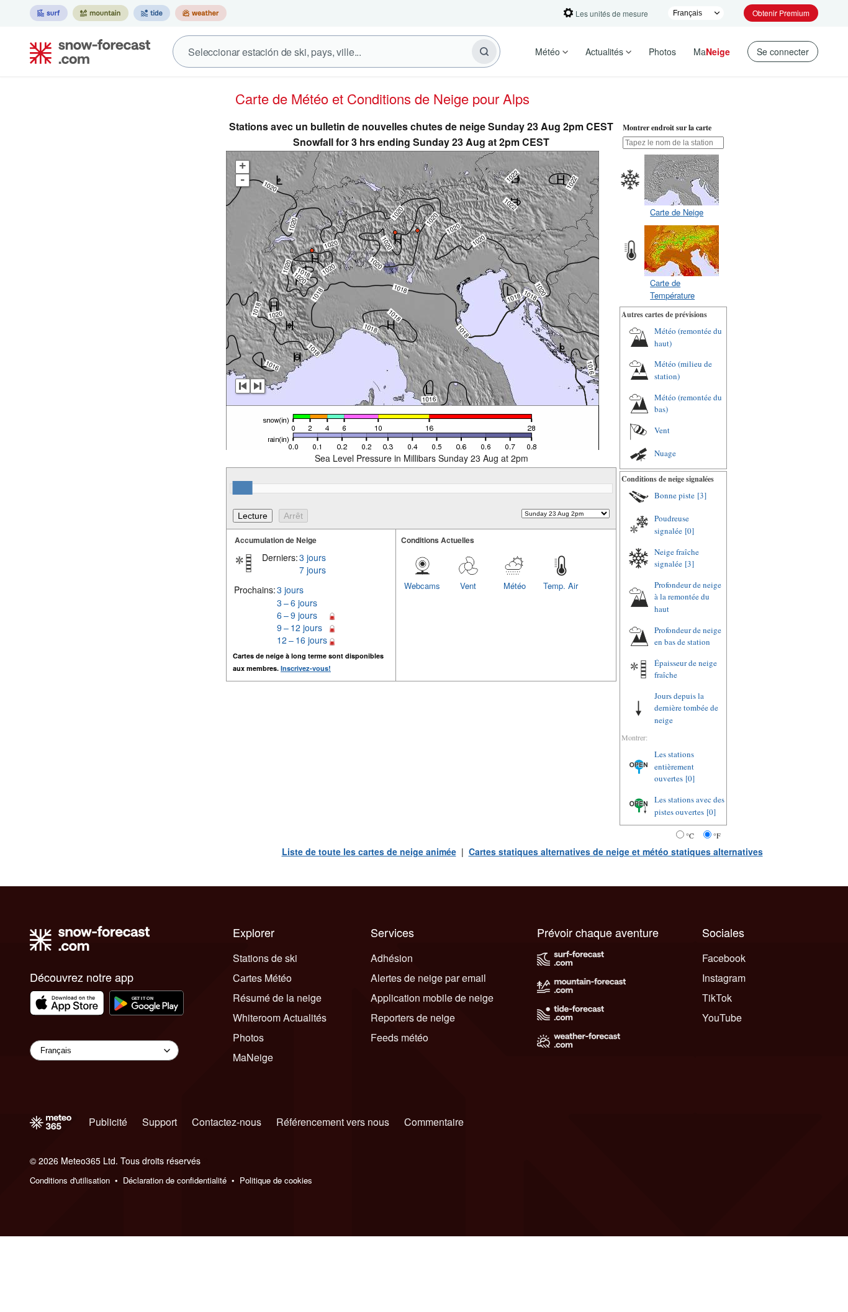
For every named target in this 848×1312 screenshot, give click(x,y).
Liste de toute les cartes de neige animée (369, 851)
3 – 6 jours (297, 602)
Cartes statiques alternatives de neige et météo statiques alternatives (616, 851)
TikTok (717, 998)
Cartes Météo (262, 978)
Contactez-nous (226, 1122)
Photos (662, 51)
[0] (689, 530)
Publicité (108, 1122)
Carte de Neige (676, 212)
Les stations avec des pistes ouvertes (689, 805)
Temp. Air (560, 585)
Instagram (724, 978)
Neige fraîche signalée (676, 558)
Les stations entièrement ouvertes (674, 766)
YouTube (722, 1017)
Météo (547, 51)
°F (717, 835)
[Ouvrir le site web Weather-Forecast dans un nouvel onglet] (201, 13)
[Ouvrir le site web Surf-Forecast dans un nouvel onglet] (49, 13)
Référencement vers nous (332, 1122)
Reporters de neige (413, 1017)
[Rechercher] (484, 51)
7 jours (312, 570)
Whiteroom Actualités (280, 1017)
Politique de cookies (276, 1180)
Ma (711, 51)
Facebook (724, 958)
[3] (701, 495)
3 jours (312, 557)
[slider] (243, 488)
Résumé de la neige (277, 998)
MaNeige (253, 1057)
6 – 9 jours (297, 615)
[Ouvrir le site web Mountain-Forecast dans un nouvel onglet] (101, 13)
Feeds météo (399, 1037)
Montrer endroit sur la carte (667, 127)
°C (690, 835)
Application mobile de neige (432, 998)
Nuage (665, 453)
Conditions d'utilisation (70, 1180)
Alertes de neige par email (428, 978)
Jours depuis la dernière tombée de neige (686, 708)
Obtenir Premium (781, 12)
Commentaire (434, 1122)
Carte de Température (672, 289)
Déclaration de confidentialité (175, 1180)
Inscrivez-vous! (306, 668)
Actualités (604, 51)
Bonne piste (674, 495)
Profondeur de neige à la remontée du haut (687, 596)
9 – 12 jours (299, 627)
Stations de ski (265, 958)
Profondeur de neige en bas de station (687, 636)
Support (159, 1122)
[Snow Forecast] (86, 51)
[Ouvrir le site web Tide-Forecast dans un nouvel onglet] (151, 13)
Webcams (422, 585)
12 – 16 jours (302, 640)
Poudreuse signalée (671, 524)
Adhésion (392, 958)
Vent (468, 585)
